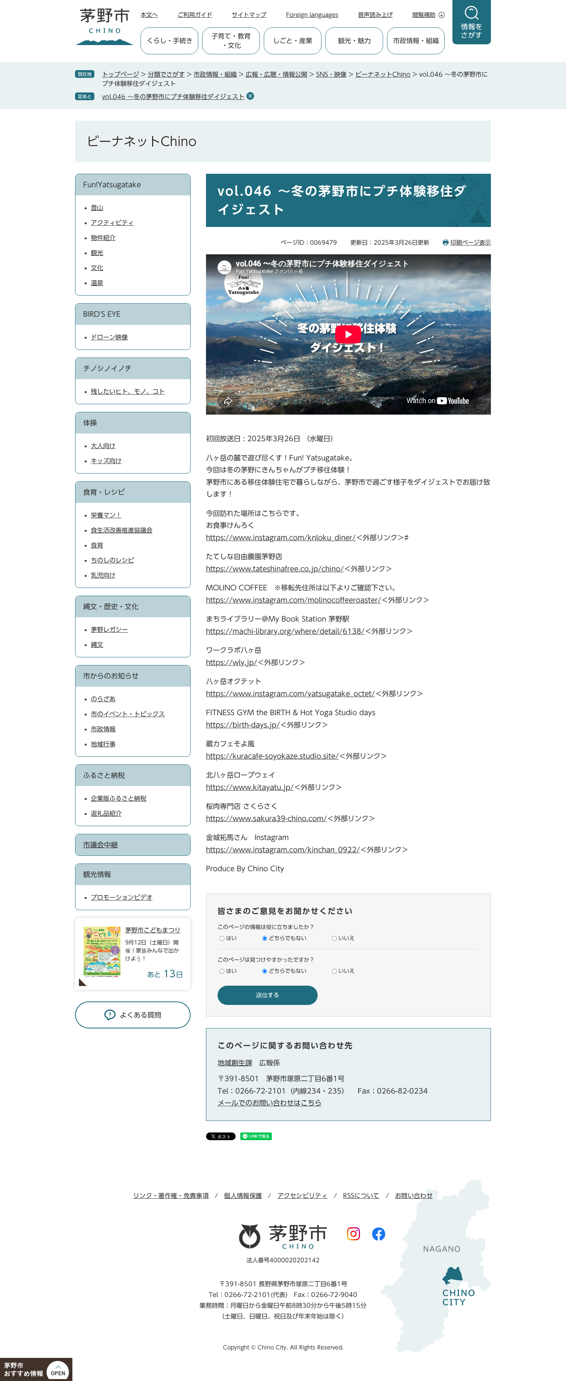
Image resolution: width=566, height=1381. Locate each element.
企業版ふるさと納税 (118, 798)
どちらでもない (287, 938)
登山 (97, 208)
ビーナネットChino (382, 74)
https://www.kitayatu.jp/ (250, 787)
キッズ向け (106, 461)
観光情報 (97, 874)
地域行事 (103, 744)
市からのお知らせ (111, 675)
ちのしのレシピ (112, 560)
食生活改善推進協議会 (121, 530)
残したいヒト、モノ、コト (128, 391)
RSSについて (361, 1196)
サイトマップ (249, 15)
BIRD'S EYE (102, 314)
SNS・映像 (331, 74)
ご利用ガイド (195, 15)
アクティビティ (112, 223)
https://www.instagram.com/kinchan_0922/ (283, 849)
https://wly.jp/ (231, 662)
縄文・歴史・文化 (111, 606)
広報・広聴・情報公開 (276, 74)
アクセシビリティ (303, 1196)
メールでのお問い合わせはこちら (270, 1102)
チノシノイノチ (107, 368)
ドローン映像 (109, 337)
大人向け (103, 446)
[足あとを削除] (250, 96)
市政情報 (103, 729)
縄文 (97, 645)
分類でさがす (166, 74)
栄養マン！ (106, 515)
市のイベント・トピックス (128, 714)
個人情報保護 (243, 1196)
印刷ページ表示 (470, 242)
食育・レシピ (104, 492)
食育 (97, 545)
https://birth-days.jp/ (243, 724)
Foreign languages (312, 15)
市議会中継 (100, 844)
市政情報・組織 (215, 74)
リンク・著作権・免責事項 (171, 1196)
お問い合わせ (414, 1196)
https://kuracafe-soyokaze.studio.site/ (272, 756)
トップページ (120, 74)
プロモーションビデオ (121, 897)
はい (231, 938)
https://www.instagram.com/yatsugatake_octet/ (290, 693)
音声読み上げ (375, 15)
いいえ (346, 938)
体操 (90, 422)
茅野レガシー (109, 630)
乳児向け (103, 575)
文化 (97, 268)
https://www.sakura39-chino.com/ (266, 818)
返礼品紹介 (106, 813)
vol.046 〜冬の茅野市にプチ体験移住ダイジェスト (173, 97)
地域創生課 (235, 1062)
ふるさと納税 (104, 775)
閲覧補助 (423, 15)
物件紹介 (103, 238)
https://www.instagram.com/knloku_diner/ (281, 537)
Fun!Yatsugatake (112, 184)
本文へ (149, 15)
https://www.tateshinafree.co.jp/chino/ (275, 568)
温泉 (97, 283)
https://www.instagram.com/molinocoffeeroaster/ (293, 599)
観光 (97, 253)
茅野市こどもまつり (153, 930)
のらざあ (103, 699)
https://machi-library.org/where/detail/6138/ (285, 631)
